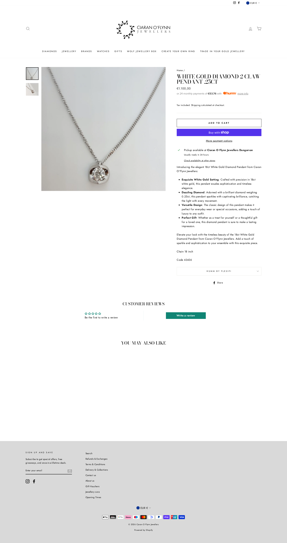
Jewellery (69, 51)
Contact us (91, 475)
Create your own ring (178, 51)
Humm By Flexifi (219, 271)
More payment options (219, 141)
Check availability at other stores (199, 160)
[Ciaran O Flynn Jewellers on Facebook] (34, 481)
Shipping (195, 105)
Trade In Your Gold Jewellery (222, 51)
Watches (103, 51)
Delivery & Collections (97, 469)
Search (89, 453)
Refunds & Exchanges (96, 458)
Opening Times (93, 497)
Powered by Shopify (143, 530)
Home (180, 70)
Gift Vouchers (92, 486)
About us (90, 480)
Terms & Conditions (95, 464)
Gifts (118, 51)
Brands (86, 51)
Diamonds (49, 51)
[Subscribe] (70, 471)
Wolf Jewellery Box (142, 51)
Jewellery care (93, 491)
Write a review (186, 315)
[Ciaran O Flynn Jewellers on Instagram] (28, 481)
